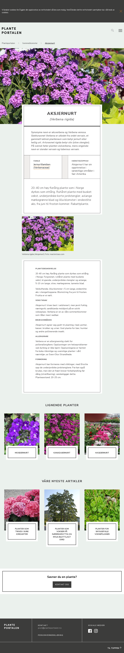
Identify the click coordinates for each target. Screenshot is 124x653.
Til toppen (113, 648)
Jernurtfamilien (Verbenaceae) (42, 166)
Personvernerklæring (50, 635)
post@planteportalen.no (50, 628)
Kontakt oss (62, 584)
